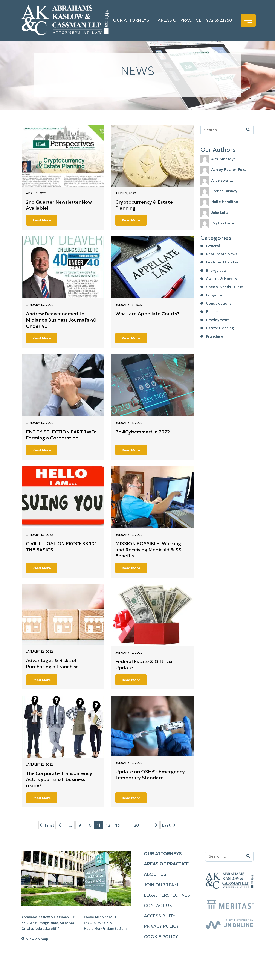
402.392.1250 (219, 20)
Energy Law (216, 270)
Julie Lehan (221, 212)
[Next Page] (155, 825)
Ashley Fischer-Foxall (229, 169)
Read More (41, 220)
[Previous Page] (61, 825)
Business (214, 311)
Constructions (218, 303)
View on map (37, 939)
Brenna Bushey (224, 191)
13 (117, 825)
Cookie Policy (161, 936)
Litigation (214, 295)
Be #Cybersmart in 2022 (142, 432)
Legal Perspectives (167, 895)
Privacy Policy (161, 926)
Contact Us (158, 905)
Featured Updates (222, 262)
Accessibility (159, 916)
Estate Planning (220, 328)
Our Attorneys (131, 20)
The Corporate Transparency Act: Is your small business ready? (59, 779)
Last (167, 825)
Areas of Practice (179, 20)
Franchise (214, 336)
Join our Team (161, 885)
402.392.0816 (101, 923)
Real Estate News (221, 254)
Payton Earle (222, 223)
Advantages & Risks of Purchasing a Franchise (52, 664)
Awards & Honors (221, 278)
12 (108, 825)
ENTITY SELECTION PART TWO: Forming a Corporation (61, 435)
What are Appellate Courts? (147, 314)
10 (89, 825)
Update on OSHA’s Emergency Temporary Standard (150, 775)
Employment (217, 319)
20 (136, 825)
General (213, 246)
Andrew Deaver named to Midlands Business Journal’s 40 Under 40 (61, 320)
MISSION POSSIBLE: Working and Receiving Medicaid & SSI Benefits (149, 550)
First (49, 825)
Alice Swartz (222, 180)
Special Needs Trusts (224, 286)
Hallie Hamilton (224, 201)
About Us (155, 874)
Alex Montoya (223, 158)
